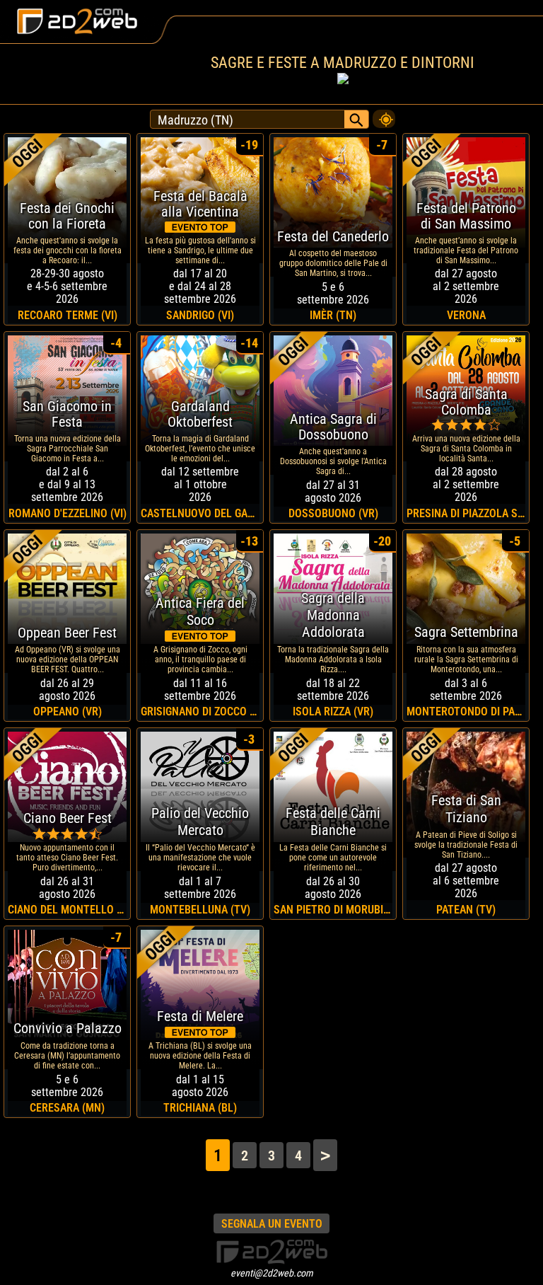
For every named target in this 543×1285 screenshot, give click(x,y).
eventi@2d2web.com (271, 1273)
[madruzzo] (384, 115)
